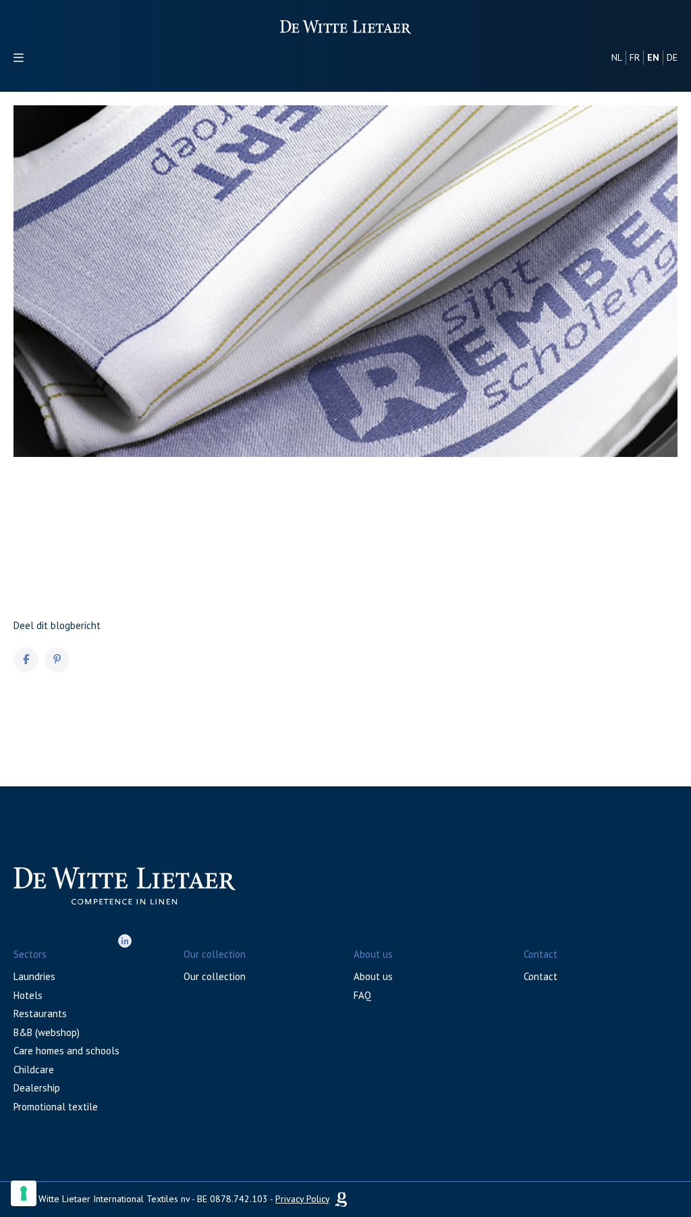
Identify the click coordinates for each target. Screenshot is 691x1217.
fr (635, 57)
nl (616, 57)
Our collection (215, 976)
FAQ (362, 995)
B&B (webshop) (46, 1032)
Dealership (36, 1087)
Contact (540, 976)
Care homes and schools (66, 1050)
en (653, 57)
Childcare (33, 1069)
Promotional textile (55, 1106)
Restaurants (40, 1013)
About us (373, 976)
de (672, 57)
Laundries (34, 976)
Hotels (28, 995)
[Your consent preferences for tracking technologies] (23, 1193)
